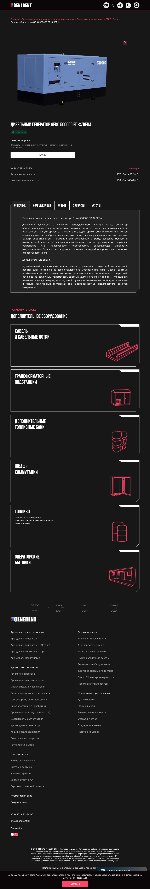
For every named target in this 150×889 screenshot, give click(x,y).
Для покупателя (87, 699)
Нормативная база (21, 795)
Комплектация (42, 206)
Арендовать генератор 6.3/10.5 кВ (30, 645)
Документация (19, 802)
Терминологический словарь (27, 786)
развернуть (133, 168)
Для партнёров (19, 754)
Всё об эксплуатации (23, 760)
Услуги (96, 206)
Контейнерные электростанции (29, 699)
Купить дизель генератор (25, 725)
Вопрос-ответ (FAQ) (22, 779)
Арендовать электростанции (27, 632)
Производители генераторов (27, 680)
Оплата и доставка (22, 766)
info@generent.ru (20, 820)
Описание (20, 206)
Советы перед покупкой (25, 738)
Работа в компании (89, 731)
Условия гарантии (21, 773)
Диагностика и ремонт (91, 645)
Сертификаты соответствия (27, 718)
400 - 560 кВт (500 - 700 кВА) (122, 303)
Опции (62, 206)
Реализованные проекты (92, 712)
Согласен (75, 884)
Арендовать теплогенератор (27, 651)
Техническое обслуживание (94, 664)
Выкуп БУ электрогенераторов (96, 677)
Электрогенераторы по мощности (30, 693)
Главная (15, 19)
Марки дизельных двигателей (28, 686)
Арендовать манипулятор (25, 657)
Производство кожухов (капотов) (30, 712)
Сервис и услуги (87, 632)
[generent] (21, 5)
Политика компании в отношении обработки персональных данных (75, 868)
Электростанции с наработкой (28, 705)
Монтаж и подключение (92, 651)
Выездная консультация (92, 638)
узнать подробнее (129, 312)
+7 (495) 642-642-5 (22, 814)
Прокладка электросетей (93, 683)
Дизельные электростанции (36, 19)
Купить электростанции (24, 667)
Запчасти (79, 206)
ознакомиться (131, 322)
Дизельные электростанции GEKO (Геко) (97, 19)
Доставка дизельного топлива (95, 670)
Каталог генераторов (63, 19)
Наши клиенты (86, 705)
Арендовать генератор (24, 638)
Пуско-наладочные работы (93, 657)
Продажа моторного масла (94, 693)
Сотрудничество (87, 718)
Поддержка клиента (89, 725)
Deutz (136, 197)
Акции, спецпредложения (25, 731)
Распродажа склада (22, 744)
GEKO (136, 186)
